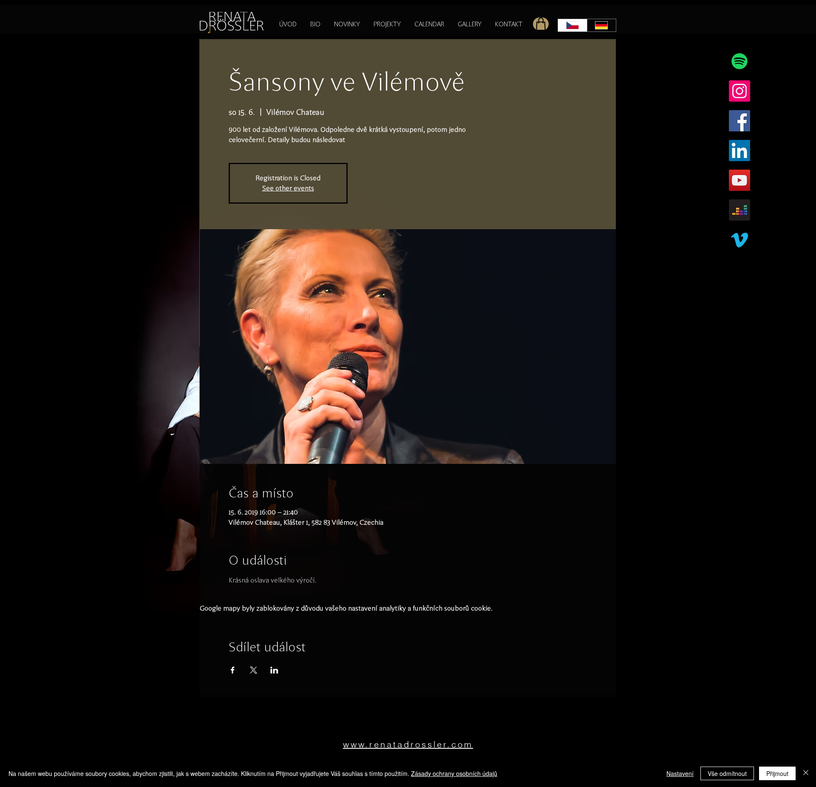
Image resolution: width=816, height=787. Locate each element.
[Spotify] (739, 61)
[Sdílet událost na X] (253, 670)
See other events (288, 188)
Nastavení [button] (680, 773)
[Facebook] (739, 120)
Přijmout (777, 773)
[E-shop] (541, 24)
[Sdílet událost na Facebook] (233, 670)
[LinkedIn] (739, 150)
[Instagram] (739, 91)
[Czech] (572, 25)
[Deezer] (739, 210)
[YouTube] (739, 180)
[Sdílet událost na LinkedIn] (274, 670)
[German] (601, 25)
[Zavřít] (806, 773)
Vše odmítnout (727, 773)
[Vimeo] (739, 239)
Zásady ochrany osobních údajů (454, 773)
